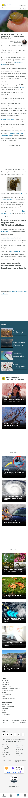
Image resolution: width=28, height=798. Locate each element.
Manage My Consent (7, 690)
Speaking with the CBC (8, 119)
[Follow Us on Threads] (19, 735)
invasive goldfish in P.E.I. (8, 200)
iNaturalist (21, 87)
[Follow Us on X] (23, 735)
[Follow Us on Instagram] (7, 735)
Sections (21, 8)
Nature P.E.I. (22, 193)
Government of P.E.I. (16, 252)
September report (8, 238)
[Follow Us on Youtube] (11, 735)
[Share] (2, 42)
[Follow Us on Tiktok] (15, 735)
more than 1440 (6, 232)
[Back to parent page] (4, 7)
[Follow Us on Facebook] (3, 735)
